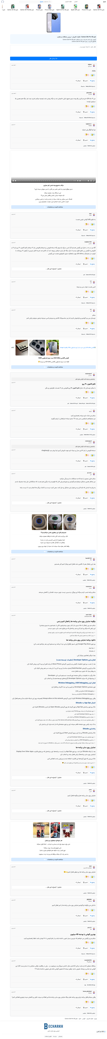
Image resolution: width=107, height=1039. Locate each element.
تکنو (80, 1019)
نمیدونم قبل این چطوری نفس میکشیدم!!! (53, 533)
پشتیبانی (60, 1036)
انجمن (75, 2)
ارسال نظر (52, 58)
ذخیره (86, 81)
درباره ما (55, 1036)
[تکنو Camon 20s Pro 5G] (53, 22)
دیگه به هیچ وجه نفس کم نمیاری (53, 185)
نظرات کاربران (68, 2)
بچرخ (104, 2)
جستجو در (44, 2)
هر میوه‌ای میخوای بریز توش (53, 840)
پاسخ (93, 81)
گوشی (83, 1019)
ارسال (78, 81)
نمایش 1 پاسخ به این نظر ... (53, 269)
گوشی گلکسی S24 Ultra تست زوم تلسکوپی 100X (53, 358)
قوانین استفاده (48, 1036)
